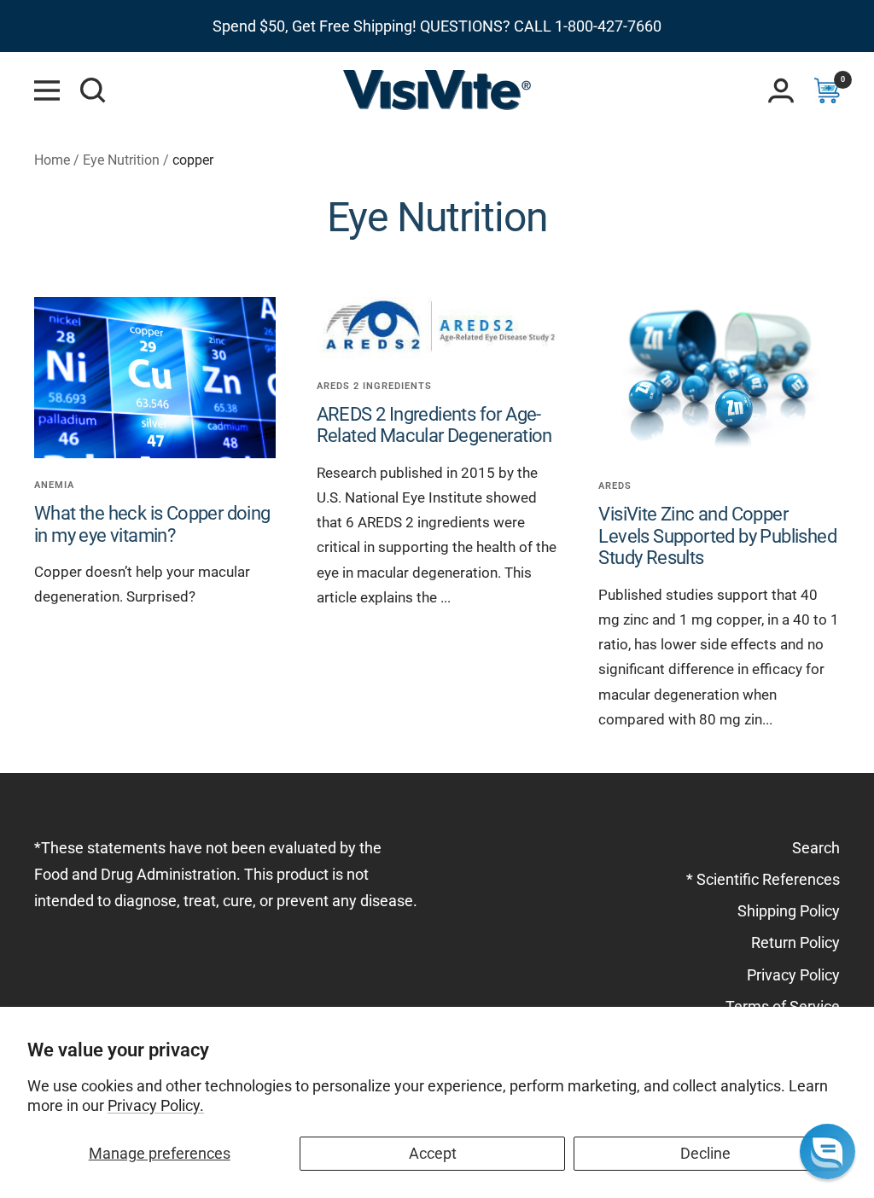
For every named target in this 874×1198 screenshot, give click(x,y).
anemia (54, 485)
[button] (827, 1151)
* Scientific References (763, 879)
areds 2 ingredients (374, 386)
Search (816, 848)
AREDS (615, 485)
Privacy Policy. (156, 1105)
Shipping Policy (788, 911)
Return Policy (795, 942)
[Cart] (827, 90)
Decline (705, 1153)
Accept (433, 1153)
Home (52, 160)
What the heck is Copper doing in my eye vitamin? (152, 524)
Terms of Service (782, 1006)
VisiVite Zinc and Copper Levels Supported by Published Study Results (717, 535)
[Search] (93, 90)
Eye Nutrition (121, 160)
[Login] (781, 90)
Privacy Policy (793, 975)
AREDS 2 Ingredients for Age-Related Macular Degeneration (434, 425)
